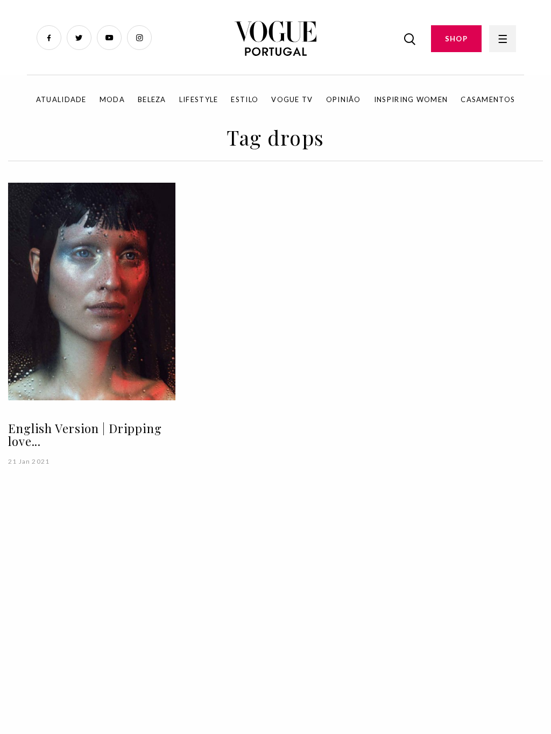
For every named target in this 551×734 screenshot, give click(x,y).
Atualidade (61, 99)
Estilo (244, 99)
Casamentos (488, 99)
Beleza (152, 99)
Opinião (343, 99)
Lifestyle (198, 99)
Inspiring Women (411, 99)
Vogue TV (292, 99)
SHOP (456, 38)
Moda (112, 99)
